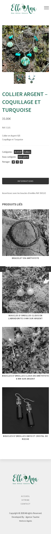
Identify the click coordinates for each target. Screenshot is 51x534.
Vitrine (26, 500)
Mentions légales (25, 521)
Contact (25, 504)
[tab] (25, 181)
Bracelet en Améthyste (25, 258)
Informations (26, 181)
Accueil (25, 496)
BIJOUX (18, 152)
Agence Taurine (32, 517)
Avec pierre (23, 156)
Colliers (27, 152)
